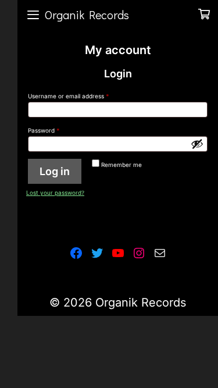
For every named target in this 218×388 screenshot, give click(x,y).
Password (56, 130)
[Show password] (197, 143)
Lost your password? (55, 192)
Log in (55, 171)
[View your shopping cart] (204, 14)
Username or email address (80, 95)
